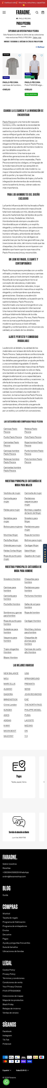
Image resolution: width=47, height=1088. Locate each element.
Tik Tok (6, 1039)
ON (26, 730)
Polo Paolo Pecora (33, 437)
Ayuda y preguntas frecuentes (16, 943)
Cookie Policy (9, 969)
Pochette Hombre (12, 604)
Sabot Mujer (30, 550)
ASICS (6, 715)
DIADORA (8, 694)
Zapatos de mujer (33, 555)
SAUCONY (8, 736)
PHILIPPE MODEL (33, 710)
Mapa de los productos (13, 1000)
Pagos (5, 938)
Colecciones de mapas (13, 996)
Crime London (10, 704)
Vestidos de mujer (12, 493)
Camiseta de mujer (33, 493)
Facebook (7, 1031)
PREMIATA (30, 683)
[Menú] (4, 12)
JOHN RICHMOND (33, 694)
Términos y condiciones (13, 978)
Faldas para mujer (12, 509)
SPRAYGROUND (32, 678)
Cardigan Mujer (32, 545)
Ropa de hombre (32, 535)
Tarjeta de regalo (10, 917)
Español (6, 1070)
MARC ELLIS (9, 683)
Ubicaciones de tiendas (13, 951)
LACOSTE (29, 720)
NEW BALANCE (11, 673)
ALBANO (8, 689)
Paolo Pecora (9, 121)
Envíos (6, 930)
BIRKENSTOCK (10, 699)
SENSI (27, 689)
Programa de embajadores (15, 926)
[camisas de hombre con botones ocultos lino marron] (12, 66)
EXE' (27, 699)
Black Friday (8, 1004)
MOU (6, 678)
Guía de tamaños (10, 947)
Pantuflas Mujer (11, 540)
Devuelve (7, 934)
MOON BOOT (10, 730)
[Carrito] (43, 13)
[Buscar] (37, 13)
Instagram (7, 1035)
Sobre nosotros (10, 864)
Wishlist (6, 913)
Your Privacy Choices (12, 986)
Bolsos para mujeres (13, 526)
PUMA (28, 715)
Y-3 (26, 736)
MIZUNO (29, 725)
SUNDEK (8, 710)
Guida (5, 895)
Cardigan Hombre (33, 620)
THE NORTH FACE (33, 704)
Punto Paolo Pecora (13, 437)
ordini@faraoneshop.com (14, 876)
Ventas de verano (11, 1012)
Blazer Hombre (11, 657)
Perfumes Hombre (33, 595)
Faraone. (12, 1077)
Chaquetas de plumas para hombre (31, 640)
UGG (27, 673)
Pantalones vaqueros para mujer (31, 501)
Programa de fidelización (14, 922)
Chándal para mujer (12, 545)
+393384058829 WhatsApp (16, 872)
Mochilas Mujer (11, 535)
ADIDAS (7, 720)
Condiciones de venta (12, 982)
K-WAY (7, 725)
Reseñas (7, 868)
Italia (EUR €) (21, 1070)
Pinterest (7, 1043)
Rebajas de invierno (12, 1008)
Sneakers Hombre (12, 579)
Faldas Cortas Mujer (13, 550)
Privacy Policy (9, 974)
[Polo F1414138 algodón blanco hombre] (34, 66)
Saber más (37, 37)
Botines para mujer (33, 540)
